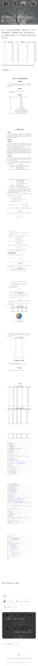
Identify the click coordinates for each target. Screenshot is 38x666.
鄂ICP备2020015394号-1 (26, 662)
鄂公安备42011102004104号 (13, 662)
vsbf (6, 21)
